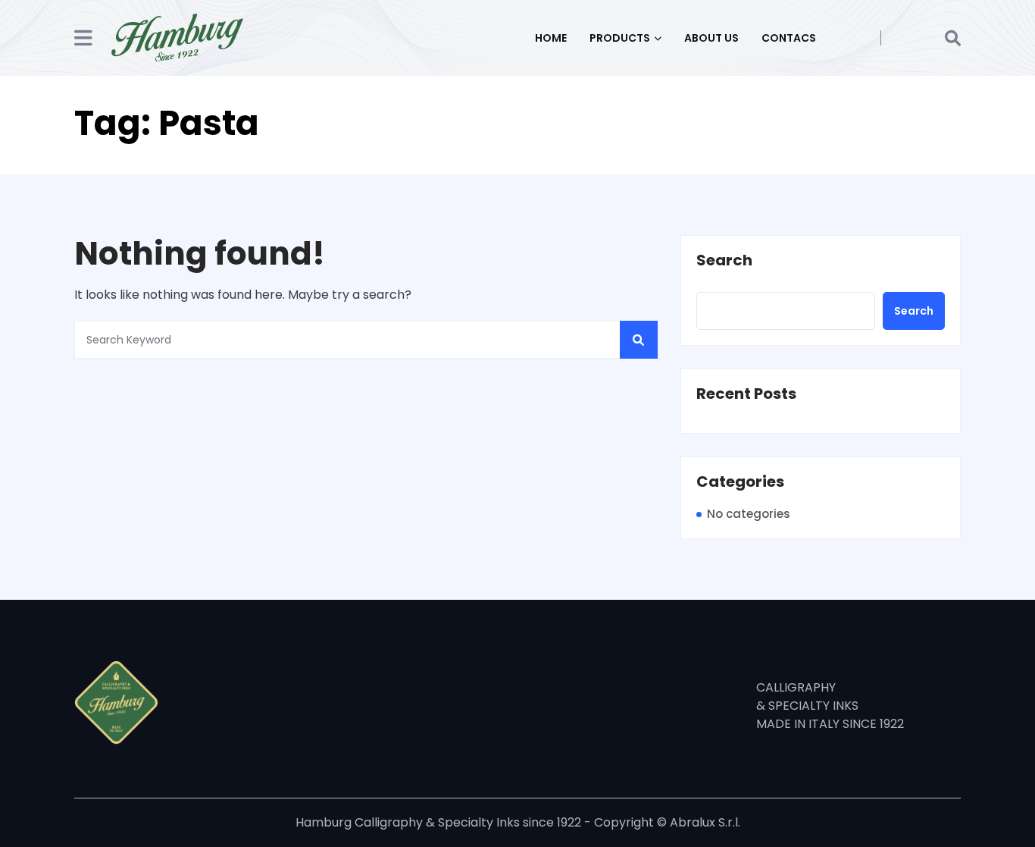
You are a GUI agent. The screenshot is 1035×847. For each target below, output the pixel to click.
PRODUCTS (619, 37)
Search (724, 261)
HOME (551, 37)
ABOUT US (711, 37)
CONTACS (788, 37)
